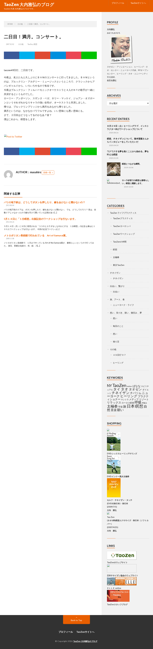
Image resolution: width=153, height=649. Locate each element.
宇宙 (120, 406)
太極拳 (116, 257)
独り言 (116, 341)
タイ (116, 389)
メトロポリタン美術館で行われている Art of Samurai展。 (36, 235)
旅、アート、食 (117, 299)
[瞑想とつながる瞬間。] (113, 169)
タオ (124, 389)
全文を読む (112, 80)
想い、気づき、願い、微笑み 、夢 (126, 312)
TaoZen (30, 44)
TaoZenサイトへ (138, 3)
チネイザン (115, 272)
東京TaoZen (118, 265)
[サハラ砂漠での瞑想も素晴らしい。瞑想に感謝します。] (113, 185)
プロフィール (118, 3)
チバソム (135, 393)
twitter (129, 386)
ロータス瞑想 (128, 402)
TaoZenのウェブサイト (117, 562)
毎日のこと (118, 326)
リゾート (144, 399)
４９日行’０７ (119, 355)
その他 (20, 44)
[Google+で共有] (42, 55)
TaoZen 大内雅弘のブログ (29, 4)
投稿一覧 (47, 172)
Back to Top (76, 620)
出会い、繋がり (117, 286)
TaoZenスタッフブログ (117, 604)
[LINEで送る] (89, 55)
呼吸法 (144, 403)
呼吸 (138, 402)
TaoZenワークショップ (124, 234)
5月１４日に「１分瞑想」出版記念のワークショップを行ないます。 (40, 218)
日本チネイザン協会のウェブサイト (122, 575)
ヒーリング (118, 362)
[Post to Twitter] (13, 136)
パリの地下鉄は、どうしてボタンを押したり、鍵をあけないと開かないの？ (44, 202)
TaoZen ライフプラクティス (123, 212)
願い (120, 410)
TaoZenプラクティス (123, 218)
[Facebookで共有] (11, 55)
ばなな (137, 386)
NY (109, 385)
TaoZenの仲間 (119, 241)
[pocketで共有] (73, 55)
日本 (131, 406)
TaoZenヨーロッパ (122, 226)
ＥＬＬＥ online (114, 588)
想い (115, 318)
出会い (116, 291)
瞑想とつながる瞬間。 (131, 164)
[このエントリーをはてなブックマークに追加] (58, 55)
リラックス (114, 402)
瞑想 (35, 44)
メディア (134, 399)
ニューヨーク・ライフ (123, 305)
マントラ (125, 399)
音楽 (114, 410)
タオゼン (135, 389)
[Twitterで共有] (27, 55)
